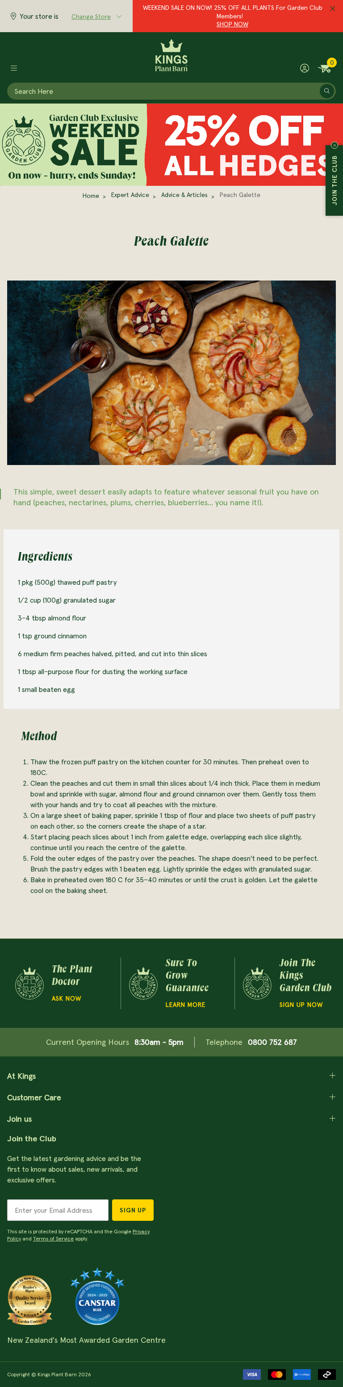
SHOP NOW (232, 24)
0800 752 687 (272, 1042)
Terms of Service (53, 1238)
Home (91, 196)
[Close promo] (333, 9)
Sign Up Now (301, 1005)
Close (334, 145)
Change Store (91, 17)
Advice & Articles (184, 195)
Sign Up (133, 1210)
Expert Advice (130, 195)
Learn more (185, 1005)
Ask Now (66, 998)
